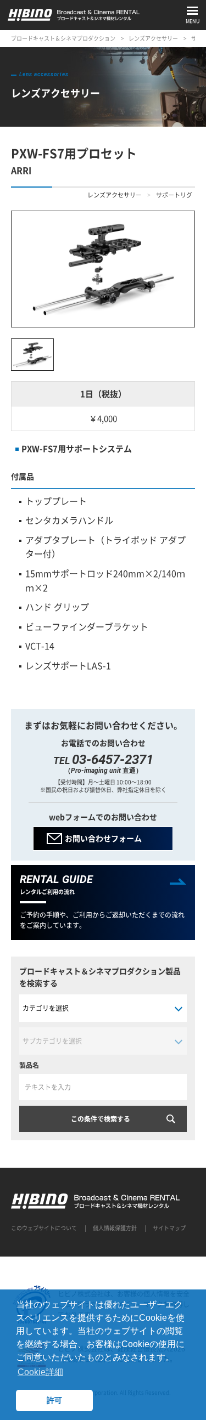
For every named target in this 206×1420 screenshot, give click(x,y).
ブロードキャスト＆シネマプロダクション (63, 38)
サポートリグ (174, 195)
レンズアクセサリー (153, 38)
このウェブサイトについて (44, 1228)
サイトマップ (169, 1228)
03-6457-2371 (112, 759)
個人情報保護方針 (115, 1228)
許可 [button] (54, 1400)
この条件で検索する (100, 1119)
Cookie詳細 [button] (40, 1372)
